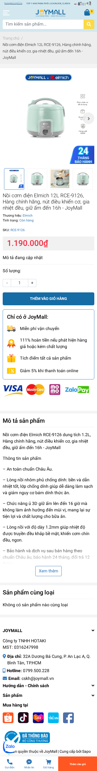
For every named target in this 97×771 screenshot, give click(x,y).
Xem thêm (48, 570)
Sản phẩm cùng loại (28, 592)
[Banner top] (48, 3)
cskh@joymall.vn (38, 678)
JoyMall (50, 751)
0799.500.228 (36, 670)
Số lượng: (12, 270)
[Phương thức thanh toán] (46, 390)
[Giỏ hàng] (87, 13)
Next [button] (88, 118)
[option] (48, 118)
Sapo (86, 751)
